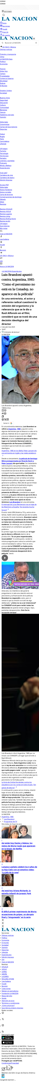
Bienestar (3, 110)
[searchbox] (18, 43)
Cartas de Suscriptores (8, 127)
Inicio (4, 23)
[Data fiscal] (3, 1077)
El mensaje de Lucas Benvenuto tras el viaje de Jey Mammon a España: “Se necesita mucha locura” (19, 507)
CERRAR (2, 1)
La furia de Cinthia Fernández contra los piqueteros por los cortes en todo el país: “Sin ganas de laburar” (19, 785)
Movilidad (3, 81)
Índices (2, 83)
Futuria (2, 69)
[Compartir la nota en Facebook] (3, 419)
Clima (2, 57)
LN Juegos (4, 149)
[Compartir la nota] (3, 413)
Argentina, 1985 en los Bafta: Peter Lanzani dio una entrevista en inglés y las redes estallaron (19, 452)
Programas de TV (10, 821)
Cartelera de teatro (7, 178)
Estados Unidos (6, 90)
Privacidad (15, 1063)
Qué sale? (3, 173)
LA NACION (6, 271)
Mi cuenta (6, 35)
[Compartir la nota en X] (5, 419)
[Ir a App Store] (8, 1044)
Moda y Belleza (5, 165)
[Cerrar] (34, 38)
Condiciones (6, 1063)
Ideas (2, 202)
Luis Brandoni (9, 819)
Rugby (2, 136)
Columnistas (4, 124)
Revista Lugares (6, 214)
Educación (4, 103)
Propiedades (5, 76)
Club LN (5, 32)
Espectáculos (16, 271)
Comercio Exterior (7, 78)
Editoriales (4, 122)
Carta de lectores (6, 194)
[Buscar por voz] (36, 43)
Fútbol (2, 134)
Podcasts (3, 163)
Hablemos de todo (7, 115)
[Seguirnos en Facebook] (3, 1013)
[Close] (3, 920)
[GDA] (7, 1070)
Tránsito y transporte (8, 54)
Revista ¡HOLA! (5, 211)
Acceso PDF (4, 185)
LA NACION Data (6, 59)
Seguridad (4, 100)
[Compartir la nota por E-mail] (7, 419)
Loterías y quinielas (7, 161)
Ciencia (2, 112)
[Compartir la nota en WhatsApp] (5, 413)
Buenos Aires (5, 98)
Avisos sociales (5, 192)
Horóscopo (4, 156)
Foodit (4, 29)
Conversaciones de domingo (11, 197)
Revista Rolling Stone (8, 219)
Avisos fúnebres (6, 190)
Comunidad (4, 107)
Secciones (6, 26)
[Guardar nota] (3, 410)
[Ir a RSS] (3, 1032)
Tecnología (4, 153)
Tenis (2, 139)
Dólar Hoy (4, 71)
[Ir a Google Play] (8, 1039)
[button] (19, 152)
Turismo (3, 151)
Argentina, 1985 (8, 817)
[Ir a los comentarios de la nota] (5, 410)
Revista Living (5, 216)
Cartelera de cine (6, 175)
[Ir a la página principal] (19, 20)
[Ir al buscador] (4, 15)
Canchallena (4, 141)
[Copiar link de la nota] (3, 416)
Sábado (3, 199)
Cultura (3, 105)
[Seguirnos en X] (3, 1020)
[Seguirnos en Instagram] (3, 1026)
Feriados (3, 158)
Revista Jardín (5, 221)
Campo (2, 74)
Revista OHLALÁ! (6, 209)
